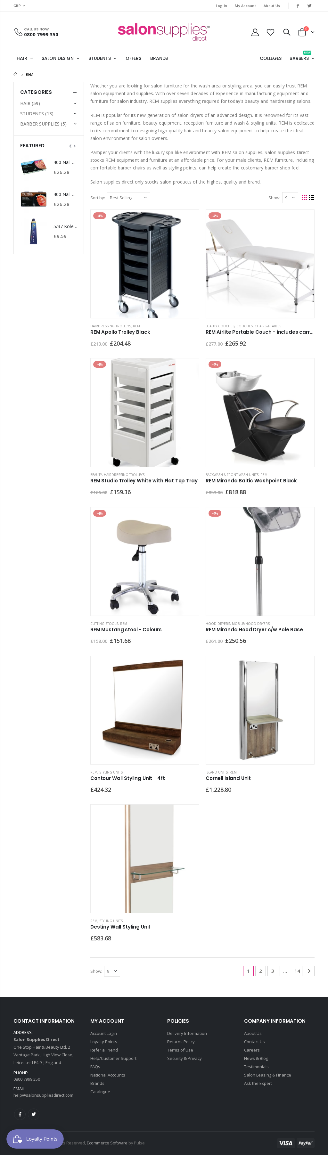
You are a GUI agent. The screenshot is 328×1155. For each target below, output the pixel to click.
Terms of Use (180, 1050)
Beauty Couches (220, 326)
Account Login (103, 1033)
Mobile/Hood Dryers (251, 623)
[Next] (309, 971)
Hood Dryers (218, 623)
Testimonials (256, 1066)
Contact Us (254, 1041)
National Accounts (107, 1075)
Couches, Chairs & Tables (258, 326)
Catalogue (100, 1091)
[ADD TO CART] (188, 220)
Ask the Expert (258, 1083)
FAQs (95, 1066)
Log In (221, 5)
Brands (97, 1083)
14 (297, 971)
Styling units (111, 772)
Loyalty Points (103, 1041)
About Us (272, 5)
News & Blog (256, 1058)
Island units (217, 772)
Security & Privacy (184, 1058)
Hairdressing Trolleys (110, 326)
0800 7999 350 (41, 34)
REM (136, 326)
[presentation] (70, 146)
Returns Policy (181, 1041)
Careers (252, 1050)
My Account (245, 5)
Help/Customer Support (113, 1058)
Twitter (33, 1114)
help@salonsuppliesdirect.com (43, 1095)
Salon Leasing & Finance (267, 1075)
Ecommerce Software (107, 1143)
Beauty (96, 474)
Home (15, 74)
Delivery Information (187, 1033)
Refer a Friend (104, 1050)
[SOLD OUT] (188, 666)
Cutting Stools (104, 623)
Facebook (20, 1114)
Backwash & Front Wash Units (232, 474)
